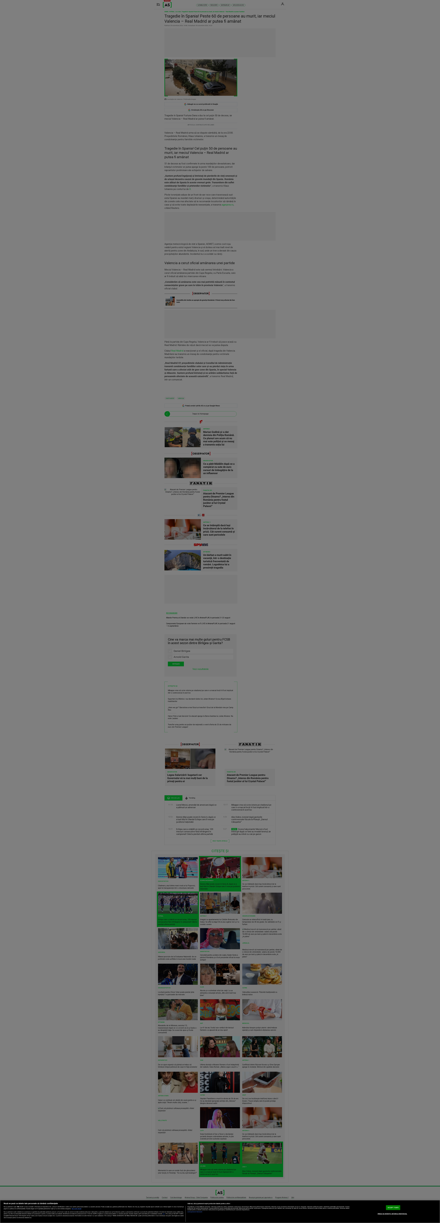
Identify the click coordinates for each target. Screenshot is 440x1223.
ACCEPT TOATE (393, 1207)
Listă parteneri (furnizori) (194, 1212)
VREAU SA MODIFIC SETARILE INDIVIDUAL (392, 1214)
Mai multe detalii (76, 1208)
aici (164, 1214)
